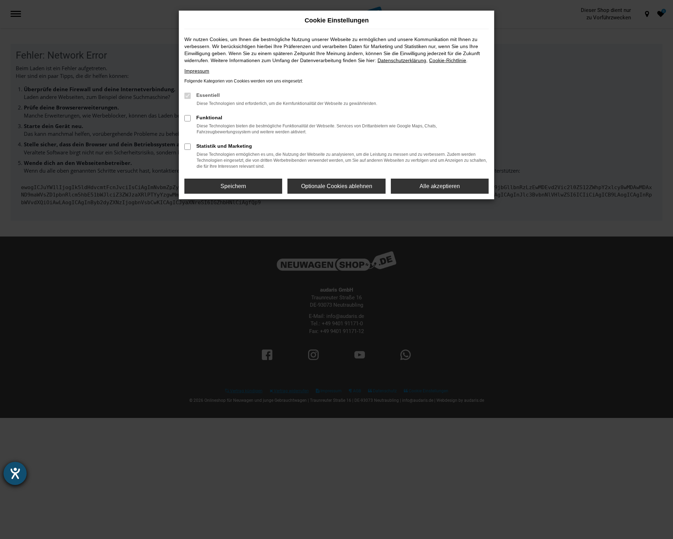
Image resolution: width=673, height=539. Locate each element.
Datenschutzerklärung (402, 60)
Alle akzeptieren (440, 186)
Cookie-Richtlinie (447, 60)
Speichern (233, 186)
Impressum (196, 71)
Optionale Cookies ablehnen (336, 186)
